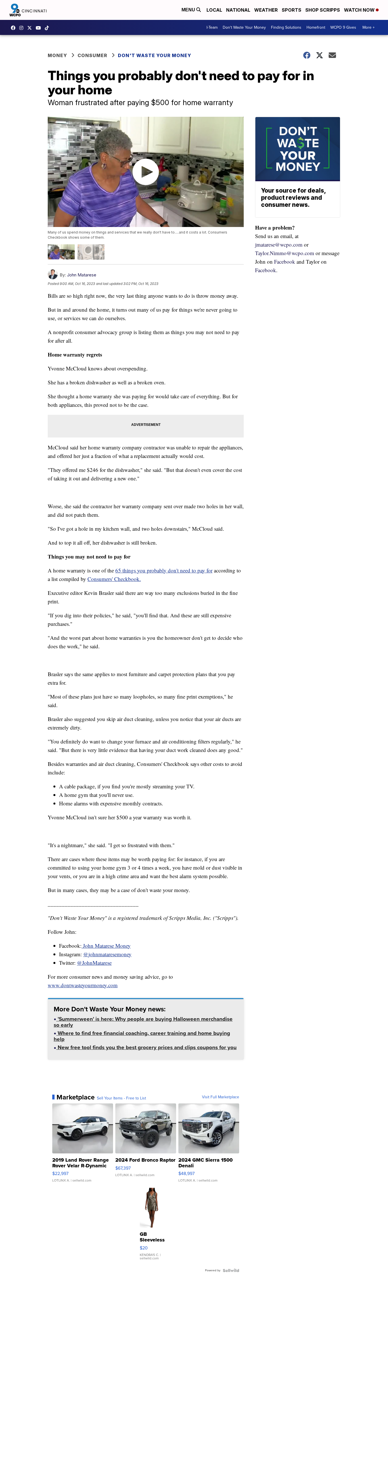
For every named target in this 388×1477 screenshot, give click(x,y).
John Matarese (81, 275)
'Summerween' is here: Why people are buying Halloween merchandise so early (143, 1022)
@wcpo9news (48, 28)
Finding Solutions (286, 27)
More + (368, 27)
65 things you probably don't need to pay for (163, 570)
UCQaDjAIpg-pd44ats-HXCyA (40, 28)
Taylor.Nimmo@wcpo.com (284, 253)
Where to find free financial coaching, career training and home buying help (142, 1036)
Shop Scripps (322, 10)
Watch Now (360, 10)
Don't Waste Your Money (244, 27)
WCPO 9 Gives (343, 27)
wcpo (31, 28)
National (238, 10)
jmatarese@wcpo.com (279, 244)
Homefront (315, 27)
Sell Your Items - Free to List (121, 1098)
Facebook (284, 261)
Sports (291, 10)
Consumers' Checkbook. (114, 578)
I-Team (212, 27)
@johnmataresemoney (107, 954)
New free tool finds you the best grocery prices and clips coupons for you (146, 1048)
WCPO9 (14, 28)
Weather (266, 10)
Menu (189, 9)
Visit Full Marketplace (220, 1097)
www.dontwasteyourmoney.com (83, 985)
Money (57, 55)
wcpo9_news (22, 28)
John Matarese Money (106, 945)
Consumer (92, 55)
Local (214, 10)
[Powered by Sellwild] (231, 1270)
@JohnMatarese (94, 962)
